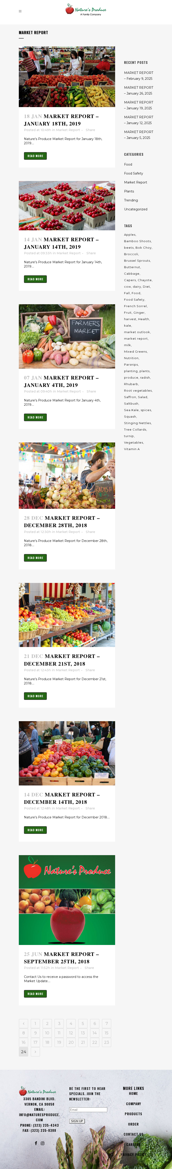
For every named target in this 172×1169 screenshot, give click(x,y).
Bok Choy (143, 247)
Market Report (68, 130)
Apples (129, 234)
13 (83, 1033)
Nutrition (131, 358)
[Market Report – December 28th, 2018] (67, 475)
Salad (142, 397)
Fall (127, 293)
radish (145, 377)
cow (127, 286)
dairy (137, 286)
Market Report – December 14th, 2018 (62, 798)
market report (136, 338)
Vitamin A (132, 449)
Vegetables (133, 442)
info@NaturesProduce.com (39, 1117)
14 (95, 1033)
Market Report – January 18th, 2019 (61, 119)
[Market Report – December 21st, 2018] (67, 615)
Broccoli (131, 254)
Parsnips (131, 364)
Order (133, 1124)
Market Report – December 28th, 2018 (62, 521)
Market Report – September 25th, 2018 (61, 957)
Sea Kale (131, 410)
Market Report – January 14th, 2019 (61, 242)
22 (94, 1042)
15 (106, 1033)
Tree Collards (135, 429)
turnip (129, 436)
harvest (130, 319)
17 (35, 1042)
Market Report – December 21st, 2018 (62, 659)
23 (106, 1042)
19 (59, 1042)
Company (133, 1103)
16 (24, 1042)
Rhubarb (131, 384)
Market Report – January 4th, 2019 (61, 381)
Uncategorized (135, 209)
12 (71, 1033)
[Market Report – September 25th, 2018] (67, 900)
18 (47, 1042)
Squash (130, 416)
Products (133, 1113)
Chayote (145, 280)
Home (133, 1093)
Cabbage (132, 273)
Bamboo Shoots (137, 241)
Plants (129, 191)
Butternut (132, 267)
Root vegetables (138, 390)
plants (145, 371)
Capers (130, 280)
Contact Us (134, 1134)
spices (146, 410)
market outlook (137, 332)
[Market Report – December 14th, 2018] (67, 753)
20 (71, 1042)
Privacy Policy (133, 1154)
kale (127, 325)
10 (47, 1033)
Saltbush (131, 403)
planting (131, 371)
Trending (131, 200)
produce (131, 377)
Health (143, 319)
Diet (146, 286)
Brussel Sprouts (137, 260)
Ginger (139, 312)
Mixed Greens (135, 351)
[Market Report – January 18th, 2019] (67, 76)
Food (128, 164)
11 (59, 1033)
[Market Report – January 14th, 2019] (67, 205)
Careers (133, 1144)
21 (83, 1042)
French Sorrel (135, 306)
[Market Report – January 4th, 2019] (67, 336)
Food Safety (133, 173)
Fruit (128, 312)
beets (129, 247)
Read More (35, 156)
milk (127, 345)
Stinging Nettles (137, 423)
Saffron (130, 397)
